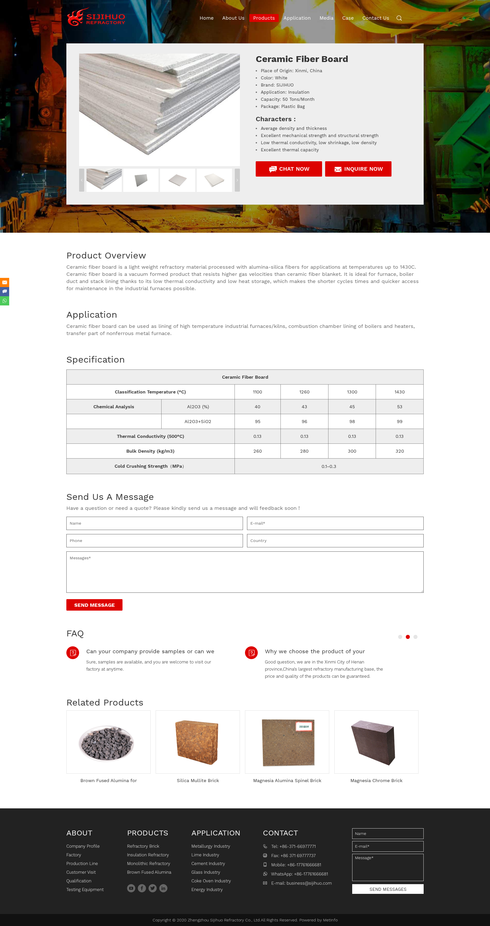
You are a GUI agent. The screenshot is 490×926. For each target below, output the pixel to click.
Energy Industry (207, 889)
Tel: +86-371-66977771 (293, 846)
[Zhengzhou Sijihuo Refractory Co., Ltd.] (96, 16)
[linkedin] (163, 888)
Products (264, 18)
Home (207, 18)
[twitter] (153, 888)
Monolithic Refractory (148, 863)
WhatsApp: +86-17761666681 (299, 873)
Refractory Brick (143, 846)
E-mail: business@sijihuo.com (301, 883)
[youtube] (131, 888)
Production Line (82, 863)
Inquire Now (362, 169)
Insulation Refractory (148, 854)
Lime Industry (205, 854)
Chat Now (293, 169)
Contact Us (375, 18)
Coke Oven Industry (211, 880)
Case (348, 18)
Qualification (78, 880)
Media (327, 18)
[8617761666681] (4, 300)
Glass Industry (205, 872)
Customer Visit (81, 872)
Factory (73, 854)
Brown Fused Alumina (149, 872)
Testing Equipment (85, 889)
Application (297, 18)
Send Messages (388, 889)
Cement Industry (208, 863)
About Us (233, 18)
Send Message (94, 605)
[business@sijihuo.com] (4, 282)
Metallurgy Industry (210, 846)
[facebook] (142, 888)
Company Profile (83, 846)
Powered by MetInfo (318, 920)
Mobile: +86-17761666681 (296, 864)
